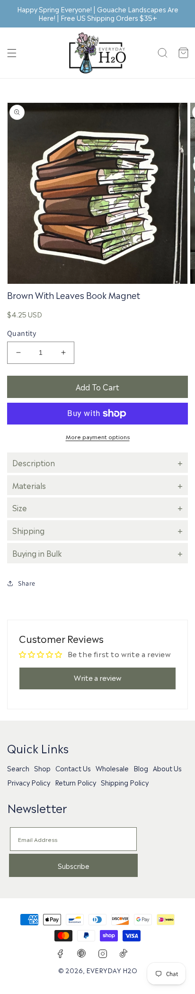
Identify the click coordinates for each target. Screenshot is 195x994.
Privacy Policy (28, 782)
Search (18, 768)
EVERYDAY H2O (111, 970)
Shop (42, 768)
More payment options (98, 436)
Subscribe (73, 865)
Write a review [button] (97, 677)
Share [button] (26, 583)
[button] (11, 53)
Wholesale (112, 768)
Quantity (21, 333)
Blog (140, 768)
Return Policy (75, 782)
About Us (167, 768)
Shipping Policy (125, 782)
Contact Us (73, 768)
